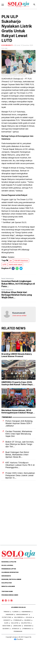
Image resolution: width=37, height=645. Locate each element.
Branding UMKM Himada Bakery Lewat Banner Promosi (16, 355)
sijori (6, 623)
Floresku (15, 611)
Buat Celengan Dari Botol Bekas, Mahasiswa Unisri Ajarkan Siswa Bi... (17, 454)
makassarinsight (22, 614)
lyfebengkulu (27, 628)
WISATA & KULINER (8, 586)
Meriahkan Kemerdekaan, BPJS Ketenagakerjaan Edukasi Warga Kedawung (17, 412)
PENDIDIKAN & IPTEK (8, 569)
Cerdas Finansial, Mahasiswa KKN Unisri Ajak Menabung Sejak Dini (18, 433)
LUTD (4, 264)
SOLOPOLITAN (6, 583)
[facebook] (13, 268)
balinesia (27, 620)
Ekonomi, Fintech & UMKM (11, 579)
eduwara (6, 628)
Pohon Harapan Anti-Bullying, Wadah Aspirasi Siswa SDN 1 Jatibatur (19, 423)
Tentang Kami (7, 591)
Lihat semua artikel (19, 316)
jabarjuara (17, 625)
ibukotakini (6, 625)
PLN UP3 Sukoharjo (21, 260)
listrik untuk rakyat (15, 264)
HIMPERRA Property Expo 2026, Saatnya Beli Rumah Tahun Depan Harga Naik (17, 384)
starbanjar (17, 620)
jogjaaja (29, 617)
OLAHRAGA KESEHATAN (9, 572)
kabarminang (26, 611)
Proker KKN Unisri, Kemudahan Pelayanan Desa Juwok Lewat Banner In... (20, 475)
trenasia (6, 611)
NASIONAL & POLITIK (8, 562)
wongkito (7, 620)
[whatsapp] (17, 268)
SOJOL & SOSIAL (7, 565)
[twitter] (21, 268)
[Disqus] (18, 516)
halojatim (14, 623)
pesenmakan (18, 631)
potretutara (6, 617)
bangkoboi (28, 625)
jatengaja (15, 628)
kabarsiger (10, 614)
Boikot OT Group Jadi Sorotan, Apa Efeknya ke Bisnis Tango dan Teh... (19, 444)
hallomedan (18, 617)
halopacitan (25, 623)
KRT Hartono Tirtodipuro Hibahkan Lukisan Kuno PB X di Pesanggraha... (19, 465)
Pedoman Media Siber (9, 595)
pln (11, 260)
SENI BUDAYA (6, 576)
